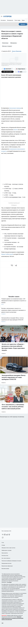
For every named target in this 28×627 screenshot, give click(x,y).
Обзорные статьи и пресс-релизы (8, 547)
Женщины (13, 43)
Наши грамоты (5, 552)
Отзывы (3, 545)
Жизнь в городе (7, 46)
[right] (26, 20)
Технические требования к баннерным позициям (11, 560)
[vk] (12, 265)
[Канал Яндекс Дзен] (7, 72)
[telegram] (16, 265)
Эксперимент (10, 20)
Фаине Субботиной (7, 254)
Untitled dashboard (14, 203)
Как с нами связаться (6, 558)
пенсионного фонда (15, 108)
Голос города (17, 20)
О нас (3, 542)
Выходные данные (5, 568)
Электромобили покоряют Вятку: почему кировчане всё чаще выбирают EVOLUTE (12, 319)
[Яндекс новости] (20, 69)
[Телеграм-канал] (7, 534)
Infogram (14, 205)
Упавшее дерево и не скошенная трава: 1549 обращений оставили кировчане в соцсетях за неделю (13, 301)
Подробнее (9, 582)
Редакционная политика (6, 563)
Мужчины (5, 43)
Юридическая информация (7, 565)
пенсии (15, 129)
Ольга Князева (16, 51)
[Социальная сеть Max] (20, 72)
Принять (23, 24)
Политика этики (5, 555)
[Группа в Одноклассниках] (5, 534)
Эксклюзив (3, 20)
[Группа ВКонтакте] (7, 69)
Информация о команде (6, 550)
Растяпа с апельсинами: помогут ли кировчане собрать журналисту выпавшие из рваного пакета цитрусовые (13, 311)
